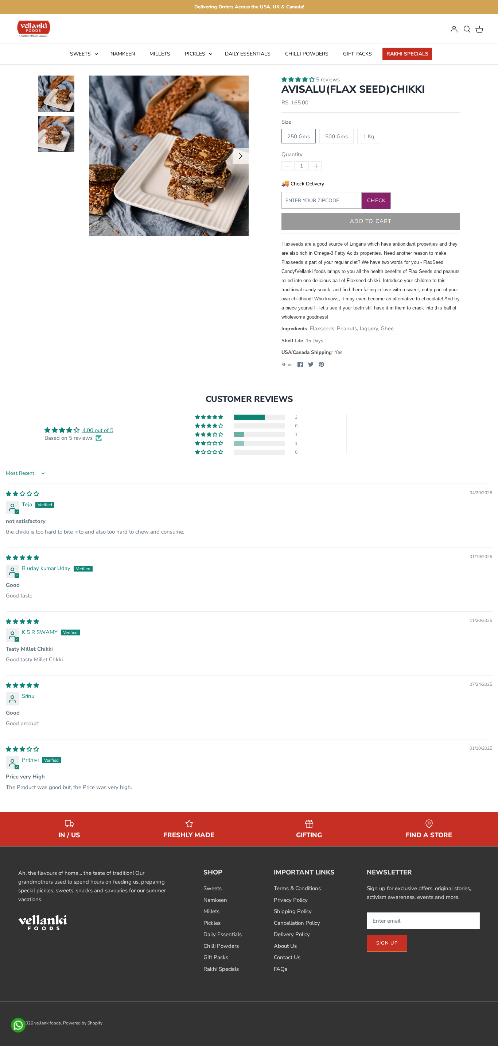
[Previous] (97, 156)
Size (286, 122)
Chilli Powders (306, 53)
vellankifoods (47, 1023)
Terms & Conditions (297, 888)
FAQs (280, 969)
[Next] (241, 156)
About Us (285, 946)
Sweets (80, 53)
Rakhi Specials (407, 53)
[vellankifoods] (34, 29)
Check (376, 200)
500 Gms (336, 136)
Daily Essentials (248, 53)
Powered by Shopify (82, 1023)
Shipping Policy (293, 911)
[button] (298, 79)
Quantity (292, 154)
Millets (159, 53)
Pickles (195, 53)
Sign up (387, 943)
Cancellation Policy (297, 923)
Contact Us (287, 957)
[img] (22, 493)
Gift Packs (357, 53)
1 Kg (368, 136)
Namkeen (122, 53)
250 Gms (298, 136)
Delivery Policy (292, 934)
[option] (169, 156)
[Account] (454, 29)
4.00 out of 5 (97, 430)
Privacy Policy (291, 900)
